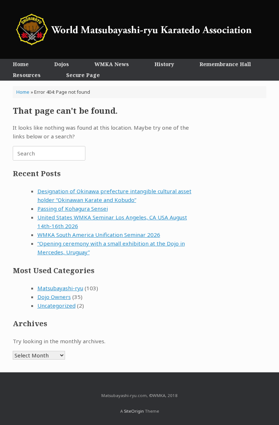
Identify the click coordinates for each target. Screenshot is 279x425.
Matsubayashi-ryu (60, 288)
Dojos (61, 64)
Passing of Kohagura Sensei (72, 208)
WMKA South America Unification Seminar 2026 (98, 234)
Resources (27, 75)
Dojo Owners (54, 296)
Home (21, 64)
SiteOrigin (134, 411)
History (164, 64)
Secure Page (83, 75)
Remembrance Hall (225, 64)
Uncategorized (56, 305)
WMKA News (111, 64)
